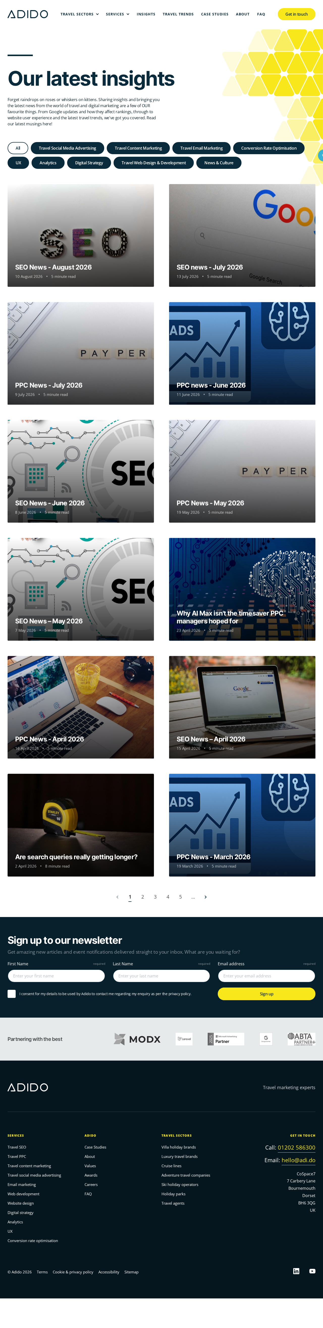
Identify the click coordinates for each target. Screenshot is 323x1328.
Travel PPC (17, 1156)
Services (16, 1135)
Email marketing (22, 1184)
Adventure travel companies (186, 1175)
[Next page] (206, 897)
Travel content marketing (29, 1166)
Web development (23, 1194)
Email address (231, 963)
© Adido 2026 (20, 1271)
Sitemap (131, 1271)
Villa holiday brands (179, 1147)
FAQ (88, 1194)
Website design (21, 1203)
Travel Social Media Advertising (67, 148)
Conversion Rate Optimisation (269, 148)
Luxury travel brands (180, 1156)
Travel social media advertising (34, 1175)
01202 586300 (296, 1147)
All (18, 148)
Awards (91, 1175)
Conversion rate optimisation (33, 1240)
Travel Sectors (177, 1135)
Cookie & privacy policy (73, 1271)
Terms (42, 1271)
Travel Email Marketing (201, 148)
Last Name (123, 963)
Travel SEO (17, 1147)
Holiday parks (173, 1194)
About (90, 1156)
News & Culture (218, 163)
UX (18, 163)
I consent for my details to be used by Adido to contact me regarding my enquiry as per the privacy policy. (105, 993)
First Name (18, 963)
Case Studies (95, 1147)
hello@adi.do (298, 1160)
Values (90, 1166)
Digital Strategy (89, 163)
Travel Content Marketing (138, 148)
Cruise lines (171, 1166)
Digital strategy (21, 1212)
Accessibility (108, 1271)
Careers (91, 1184)
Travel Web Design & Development (154, 163)
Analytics (48, 163)
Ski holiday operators (180, 1184)
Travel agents (173, 1203)
